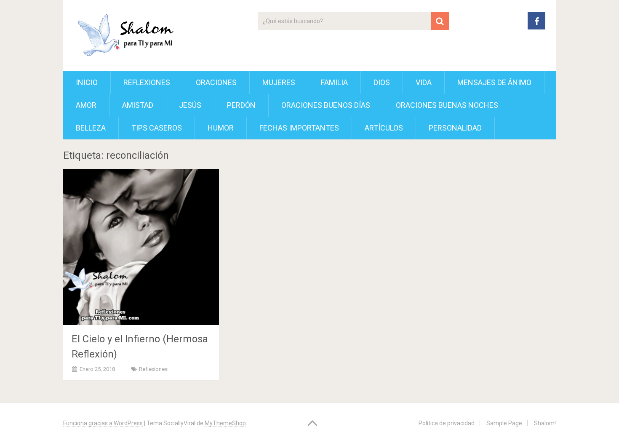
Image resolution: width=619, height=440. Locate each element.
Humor (221, 127)
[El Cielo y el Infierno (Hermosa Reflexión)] (141, 247)
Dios (382, 82)
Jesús (190, 105)
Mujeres (278, 82)
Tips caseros (156, 127)
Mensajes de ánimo (494, 82)
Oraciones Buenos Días (325, 105)
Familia (334, 82)
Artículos (384, 127)
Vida (424, 82)
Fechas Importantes (299, 127)
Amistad (137, 105)
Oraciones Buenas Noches (447, 105)
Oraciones (216, 82)
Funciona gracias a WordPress (103, 423)
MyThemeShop (225, 423)
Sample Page (504, 423)
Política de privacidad (447, 423)
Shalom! (545, 423)
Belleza (91, 127)
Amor (86, 105)
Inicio (87, 82)
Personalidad (455, 127)
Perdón (241, 105)
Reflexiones (146, 82)
